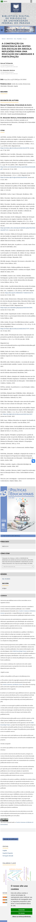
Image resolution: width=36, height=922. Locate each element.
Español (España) (8, 853)
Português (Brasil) (8, 856)
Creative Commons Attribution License (12, 684)
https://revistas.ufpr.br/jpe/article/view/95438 (13, 177)
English (5, 850)
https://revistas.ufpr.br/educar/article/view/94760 (14, 148)
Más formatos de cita (9, 566)
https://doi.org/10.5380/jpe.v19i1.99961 (15, 79)
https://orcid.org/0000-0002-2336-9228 (9, 73)
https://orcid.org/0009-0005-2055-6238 (9, 66)
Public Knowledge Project (19, 651)
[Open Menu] (1, 30)
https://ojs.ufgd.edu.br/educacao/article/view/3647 (17, 414)
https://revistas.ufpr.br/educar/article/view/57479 (14, 328)
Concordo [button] (22, 910)
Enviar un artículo (10, 839)
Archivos (10, 38)
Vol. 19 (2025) (17, 38)
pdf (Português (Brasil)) (11, 536)
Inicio (4, 38)
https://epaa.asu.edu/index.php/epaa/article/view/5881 (16, 307)
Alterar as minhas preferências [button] (21, 916)
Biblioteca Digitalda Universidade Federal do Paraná (16, 19)
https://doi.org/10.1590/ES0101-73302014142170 (19, 293)
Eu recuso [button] (22, 913)
